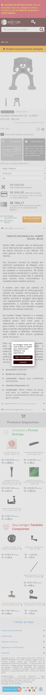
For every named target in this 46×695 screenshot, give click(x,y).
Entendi (23, 362)
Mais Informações (23, 357)
